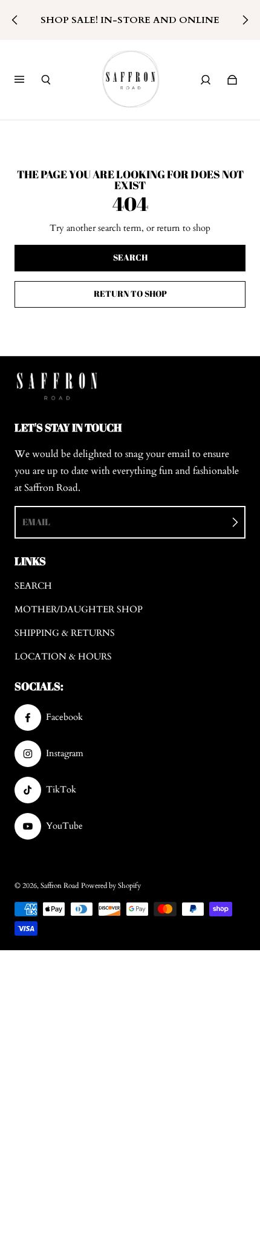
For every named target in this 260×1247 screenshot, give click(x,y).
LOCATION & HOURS (63, 656)
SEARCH (33, 586)
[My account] (205, 79)
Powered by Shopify (111, 885)
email (36, 522)
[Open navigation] (28, 79)
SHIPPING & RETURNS (65, 633)
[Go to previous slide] (15, 20)
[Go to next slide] (244, 20)
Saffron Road (60, 885)
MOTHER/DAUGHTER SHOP (79, 609)
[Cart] (232, 79)
